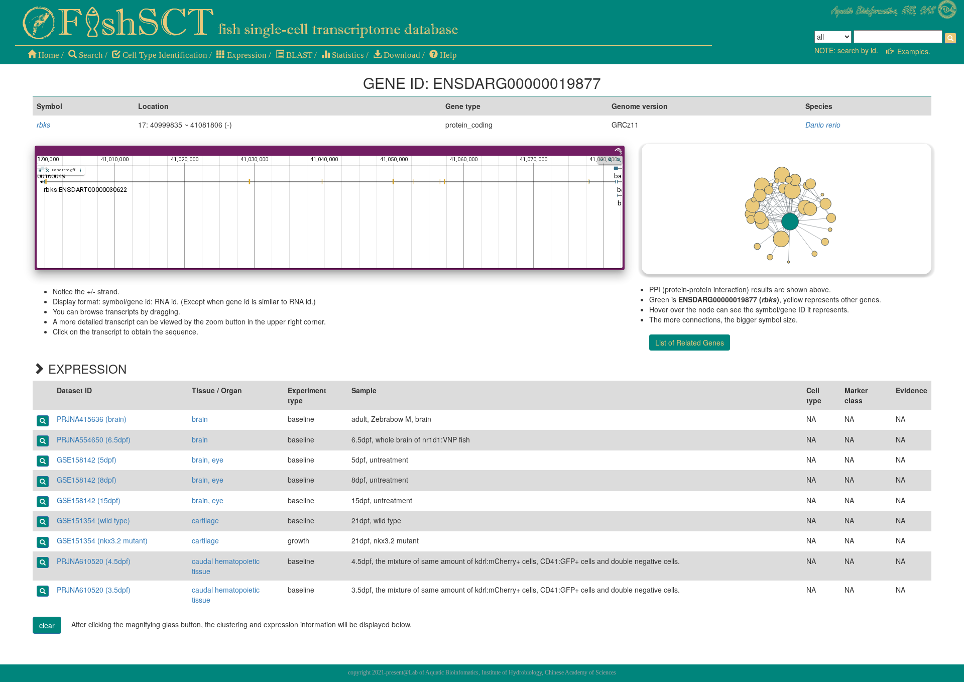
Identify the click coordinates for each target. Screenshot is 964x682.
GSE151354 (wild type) (93, 520)
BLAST (298, 55)
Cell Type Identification (163, 55)
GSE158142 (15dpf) (88, 500)
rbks (43, 125)
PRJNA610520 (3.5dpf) (94, 590)
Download (401, 55)
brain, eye (207, 459)
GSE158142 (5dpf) (86, 459)
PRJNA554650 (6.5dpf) (94, 439)
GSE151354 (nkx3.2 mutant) (102, 540)
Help (447, 55)
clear (47, 625)
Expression (246, 55)
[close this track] (47, 170)
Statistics (347, 55)
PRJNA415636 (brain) (92, 419)
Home (47, 55)
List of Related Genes (689, 342)
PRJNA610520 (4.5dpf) (94, 561)
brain (200, 419)
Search (90, 55)
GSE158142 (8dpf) (86, 480)
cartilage (205, 520)
